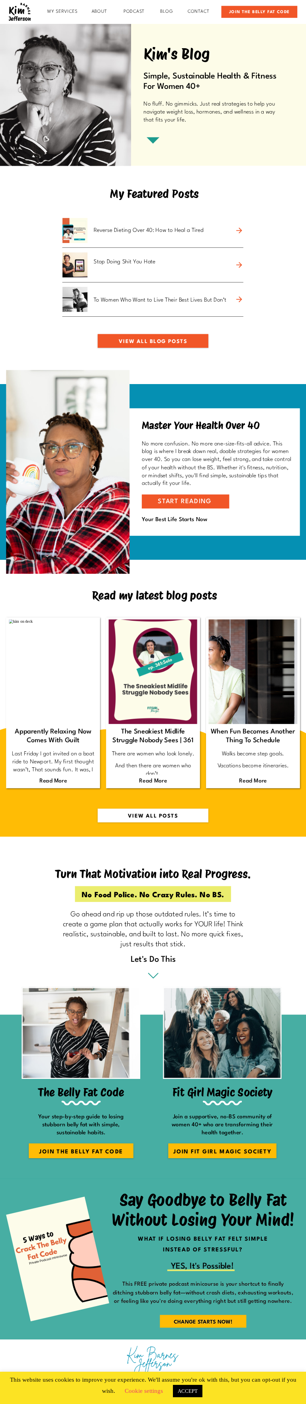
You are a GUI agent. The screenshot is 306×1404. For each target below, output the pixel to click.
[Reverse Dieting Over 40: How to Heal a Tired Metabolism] (239, 230)
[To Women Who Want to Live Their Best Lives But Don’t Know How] (239, 299)
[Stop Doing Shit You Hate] (239, 265)
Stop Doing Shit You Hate (125, 262)
